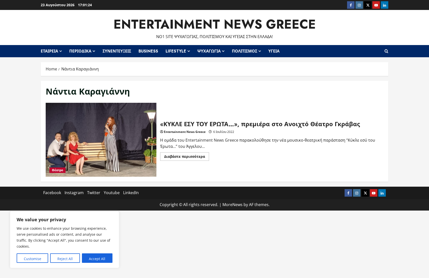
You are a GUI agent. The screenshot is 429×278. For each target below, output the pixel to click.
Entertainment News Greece (214, 24)
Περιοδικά (80, 51)
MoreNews (232, 204)
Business (148, 51)
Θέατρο (57, 170)
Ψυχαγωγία (209, 51)
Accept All (97, 258)
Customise (32, 258)
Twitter (93, 192)
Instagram (74, 192)
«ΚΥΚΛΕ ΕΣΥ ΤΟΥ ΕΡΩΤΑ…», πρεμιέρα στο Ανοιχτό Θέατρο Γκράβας (101, 140)
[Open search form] (386, 51)
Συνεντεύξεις (117, 51)
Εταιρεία (49, 51)
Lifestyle (176, 51)
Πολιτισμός (244, 51)
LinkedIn (131, 192)
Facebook (52, 192)
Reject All (65, 258)
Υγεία (274, 51)
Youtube (112, 192)
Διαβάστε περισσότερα (186, 157)
